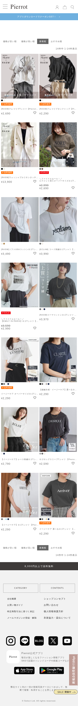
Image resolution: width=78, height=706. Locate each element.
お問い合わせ (51, 605)
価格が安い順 (10, 41)
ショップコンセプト (55, 598)
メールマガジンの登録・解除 (22, 618)
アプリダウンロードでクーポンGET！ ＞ (39, 16)
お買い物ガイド (15, 605)
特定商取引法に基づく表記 (20, 611)
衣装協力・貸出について (57, 617)
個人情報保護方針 (53, 611)
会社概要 (11, 599)
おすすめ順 (56, 41)
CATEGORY (20, 588)
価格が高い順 (28, 41)
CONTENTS (57, 588)
